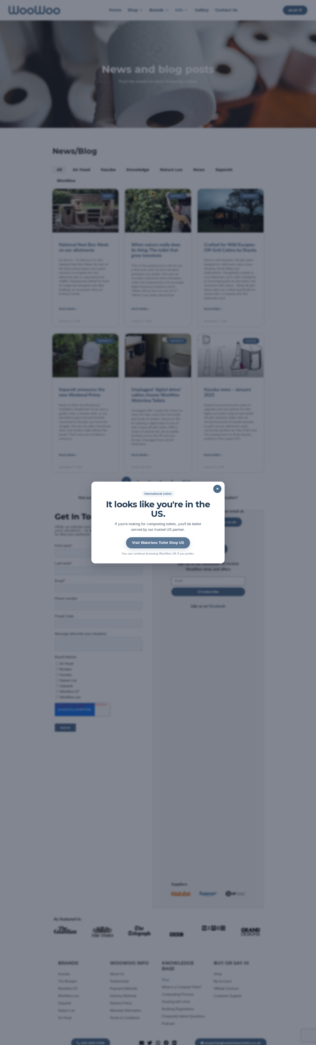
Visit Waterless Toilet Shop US (158, 543)
